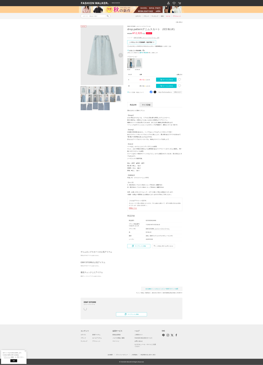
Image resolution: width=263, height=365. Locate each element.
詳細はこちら (133, 208)
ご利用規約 (134, 355)
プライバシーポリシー (122, 355)
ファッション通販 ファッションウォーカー (95, 3)
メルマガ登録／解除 (118, 338)
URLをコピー (177, 92)
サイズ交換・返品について (136, 92)
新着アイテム (96, 335)
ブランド (83, 338)
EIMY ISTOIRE (139, 26)
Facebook (176, 335)
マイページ (115, 341)
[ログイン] (168, 3)
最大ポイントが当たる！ (162, 289)
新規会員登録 (116, 335)
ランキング (84, 341)
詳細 (170, 46)
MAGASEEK (116, 3)
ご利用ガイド (139, 335)
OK (14, 361)
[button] (120, 55)
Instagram (167, 335)
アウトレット (96, 341)
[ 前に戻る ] (179, 22)
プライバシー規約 (9, 357)
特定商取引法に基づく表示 (148, 355)
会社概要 (110, 355)
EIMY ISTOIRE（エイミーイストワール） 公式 (146, 37)
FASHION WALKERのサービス (143, 338)
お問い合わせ (139, 341)
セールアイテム (97, 338)
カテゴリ (83, 335)
